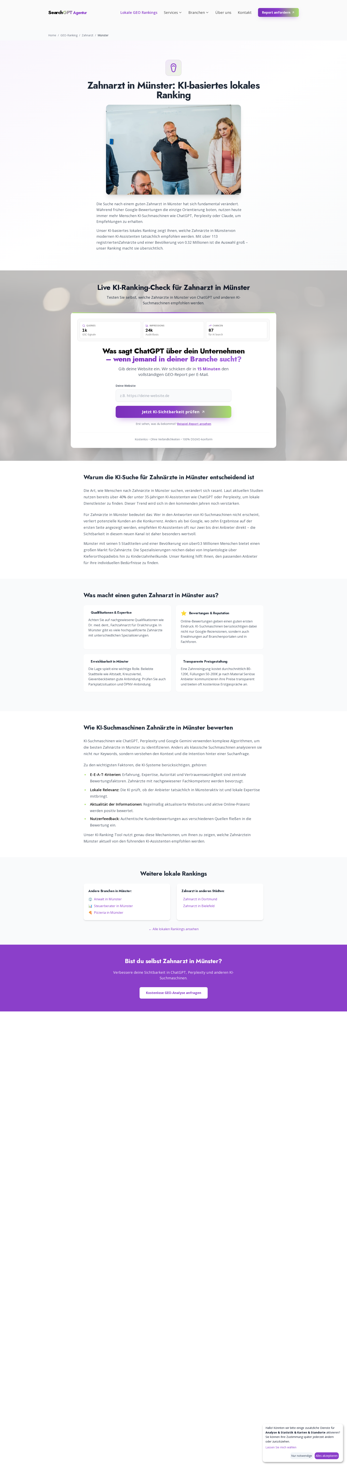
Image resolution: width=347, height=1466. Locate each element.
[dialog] (303, 1443)
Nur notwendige (301, 1456)
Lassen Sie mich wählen (280, 1447)
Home (52, 35)
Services (171, 12)
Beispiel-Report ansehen (194, 424)
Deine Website (126, 386)
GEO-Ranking (69, 35)
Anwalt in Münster (105, 899)
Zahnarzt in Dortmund (200, 899)
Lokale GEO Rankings (138, 12)
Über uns (223, 12)
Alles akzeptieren (327, 1456)
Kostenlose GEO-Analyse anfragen (173, 993)
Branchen (196, 12)
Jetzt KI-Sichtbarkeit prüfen (171, 411)
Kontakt (245, 12)
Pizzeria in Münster (105, 912)
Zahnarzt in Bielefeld (198, 906)
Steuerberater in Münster (110, 906)
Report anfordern (276, 12)
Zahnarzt (87, 35)
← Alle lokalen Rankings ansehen (174, 929)
